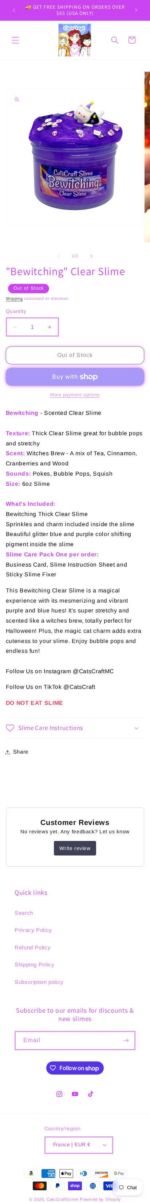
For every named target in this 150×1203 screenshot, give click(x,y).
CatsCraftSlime (62, 1199)
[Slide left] (59, 256)
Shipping (14, 298)
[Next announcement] (136, 10)
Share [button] (20, 752)
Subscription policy (39, 982)
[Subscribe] (126, 1040)
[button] (15, 40)
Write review (74, 848)
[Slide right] (91, 256)
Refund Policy (33, 947)
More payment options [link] (75, 394)
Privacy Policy (33, 930)
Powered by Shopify (100, 1199)
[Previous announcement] (14, 10)
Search (24, 913)
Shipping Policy (34, 964)
